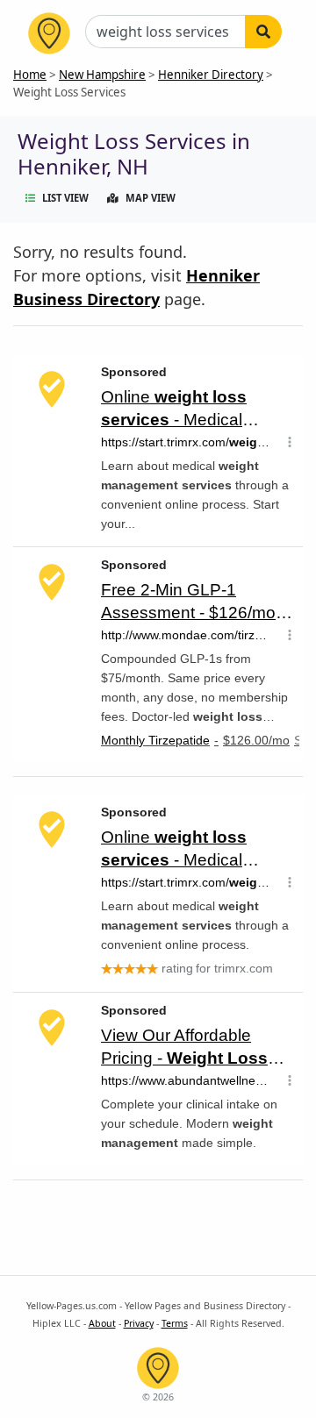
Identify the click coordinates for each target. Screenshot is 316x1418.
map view (151, 197)
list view (65, 197)
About (102, 1323)
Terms (175, 1323)
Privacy (139, 1323)
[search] (263, 31)
